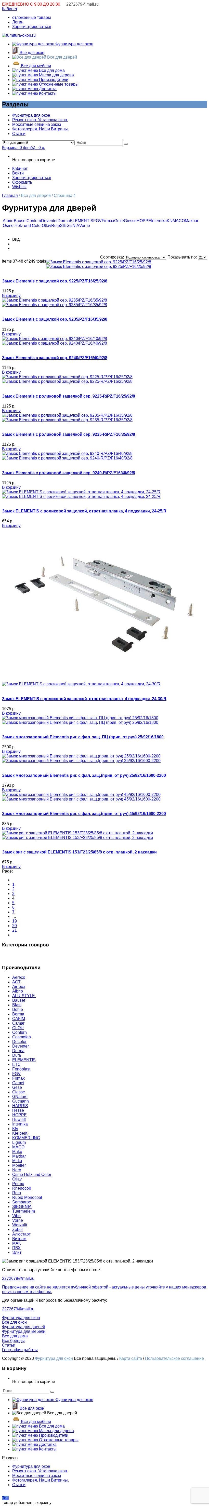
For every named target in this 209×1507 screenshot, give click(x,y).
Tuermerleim (23, 1211)
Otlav (46, 225)
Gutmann (20, 1101)
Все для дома (51, 70)
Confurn (34, 221)
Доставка (47, 89)
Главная (10, 195)
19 (14, 921)
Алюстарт (21, 1234)
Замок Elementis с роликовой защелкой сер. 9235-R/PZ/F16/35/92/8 (68, 434)
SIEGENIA (69, 225)
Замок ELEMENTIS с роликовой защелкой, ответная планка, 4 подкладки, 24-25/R (84, 511)
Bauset (20, 221)
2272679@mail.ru (82, 4)
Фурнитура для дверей (23, 1327)
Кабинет (9, 9)
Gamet (18, 1083)
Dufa (16, 1055)
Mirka (17, 1161)
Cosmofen (21, 1037)
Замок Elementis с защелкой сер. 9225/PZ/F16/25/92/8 (54, 281)
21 (14, 930)
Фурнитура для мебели (23, 1331)
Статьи (18, 133)
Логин (17, 22)
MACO (179, 221)
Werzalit (19, 1225)
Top (5, 1498)
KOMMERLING (26, 1138)
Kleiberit (19, 1133)
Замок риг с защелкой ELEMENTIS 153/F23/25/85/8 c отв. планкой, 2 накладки (79, 852)
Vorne (84, 225)
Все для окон (31, 52)
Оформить (22, 182)
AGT (16, 982)
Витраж (19, 1239)
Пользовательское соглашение (175, 1358)
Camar (18, 1023)
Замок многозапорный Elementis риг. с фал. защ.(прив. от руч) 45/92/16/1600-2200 (84, 813)
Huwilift (19, 1119)
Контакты (47, 93)
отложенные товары (31, 17)
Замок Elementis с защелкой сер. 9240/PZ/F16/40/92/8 (54, 358)
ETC (16, 1064)
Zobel (17, 1229)
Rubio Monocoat (27, 1197)
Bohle (17, 1009)
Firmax (108, 221)
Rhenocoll (21, 1188)
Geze (119, 221)
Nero (16, 1170)
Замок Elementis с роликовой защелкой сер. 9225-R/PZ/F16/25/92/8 (68, 396)
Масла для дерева (56, 75)
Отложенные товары (58, 84)
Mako (17, 1151)
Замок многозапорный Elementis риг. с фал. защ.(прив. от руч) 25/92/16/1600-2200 (84, 775)
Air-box (18, 986)
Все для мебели (35, 66)
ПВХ (16, 1248)
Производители (53, 79)
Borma (18, 1014)
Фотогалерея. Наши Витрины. (40, 129)
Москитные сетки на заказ (36, 124)
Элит (16, 1252)
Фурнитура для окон (73, 44)
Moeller (19, 1165)
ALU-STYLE (24, 996)
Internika (159, 221)
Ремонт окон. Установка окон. (40, 120)
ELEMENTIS (81, 221)
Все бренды (13, 1340)
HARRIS (20, 1106)
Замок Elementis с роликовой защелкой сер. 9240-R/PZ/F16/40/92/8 (68, 473)
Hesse (18, 1110)
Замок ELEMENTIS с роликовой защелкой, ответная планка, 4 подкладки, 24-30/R (84, 699)
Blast (16, 1005)
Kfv (170, 221)
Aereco (18, 977)
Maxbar (191, 221)
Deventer (49, 221)
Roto (55, 225)
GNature (20, 1096)
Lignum (19, 1142)
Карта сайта (130, 1358)
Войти (18, 173)
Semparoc (21, 1202)
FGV (97, 221)
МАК (16, 1243)
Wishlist (19, 187)
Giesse (130, 221)
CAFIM (18, 1018)
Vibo (16, 1216)
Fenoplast (21, 1069)
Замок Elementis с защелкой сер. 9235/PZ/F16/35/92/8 (54, 319)
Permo (18, 1184)
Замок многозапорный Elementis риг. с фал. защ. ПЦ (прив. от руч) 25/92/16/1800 (83, 737)
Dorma (64, 221)
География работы (20, 1350)
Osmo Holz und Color (22, 225)
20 (14, 926)
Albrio (8, 221)
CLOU (18, 1028)
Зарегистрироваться (31, 26)
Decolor (19, 1041)
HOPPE (144, 221)
